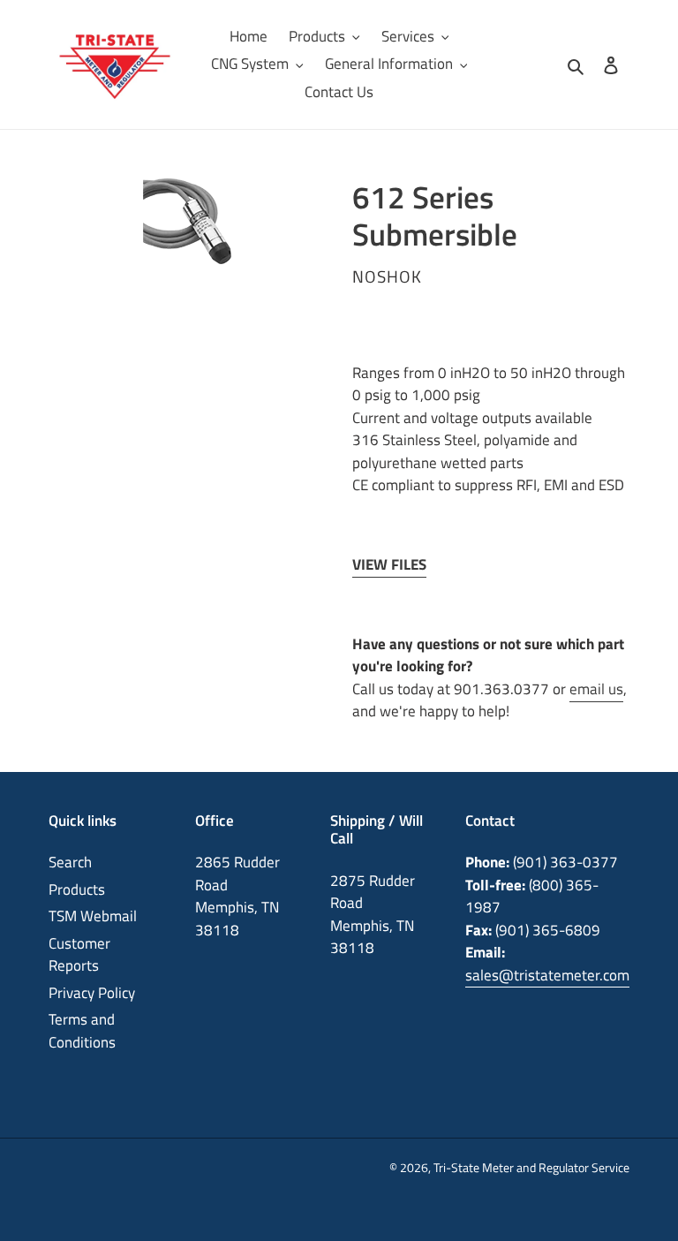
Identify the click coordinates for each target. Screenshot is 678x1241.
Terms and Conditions (82, 1031)
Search (70, 862)
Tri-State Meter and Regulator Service (531, 1167)
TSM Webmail (93, 915)
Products (77, 889)
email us (596, 688)
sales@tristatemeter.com (547, 975)
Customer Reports (79, 955)
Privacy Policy (92, 992)
